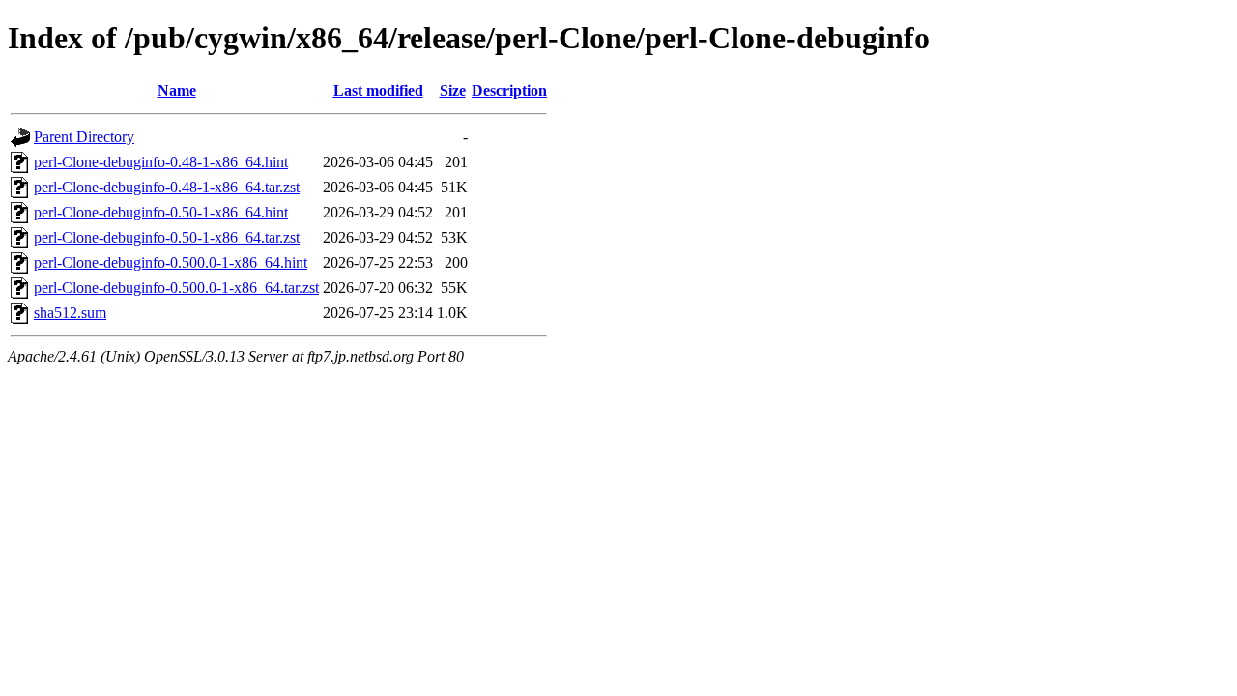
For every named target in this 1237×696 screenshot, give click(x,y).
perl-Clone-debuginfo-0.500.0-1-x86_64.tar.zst (176, 287)
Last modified (378, 90)
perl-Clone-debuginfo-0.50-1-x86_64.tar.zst (167, 237)
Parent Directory (84, 137)
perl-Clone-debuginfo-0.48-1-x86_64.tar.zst (167, 187)
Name (177, 90)
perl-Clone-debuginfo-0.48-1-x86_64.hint (161, 162)
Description (509, 90)
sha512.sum (70, 312)
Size (453, 90)
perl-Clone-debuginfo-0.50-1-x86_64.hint (161, 212)
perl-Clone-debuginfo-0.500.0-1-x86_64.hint (170, 262)
